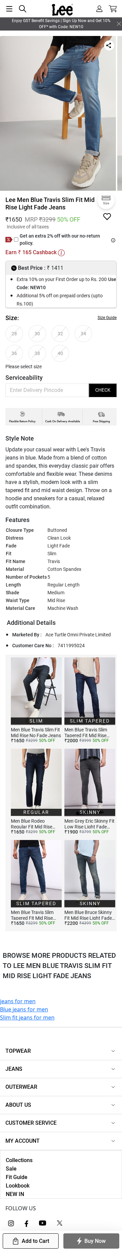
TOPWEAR (18, 1051)
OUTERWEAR (21, 1087)
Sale (11, 1168)
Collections (19, 1160)
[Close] (119, 24)
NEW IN (15, 1194)
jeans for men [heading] (18, 1001)
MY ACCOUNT (22, 1141)
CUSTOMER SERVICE (31, 1123)
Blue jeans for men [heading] (24, 1009)
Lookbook (17, 1185)
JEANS (13, 1069)
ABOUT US (18, 1105)
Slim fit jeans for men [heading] (27, 1017)
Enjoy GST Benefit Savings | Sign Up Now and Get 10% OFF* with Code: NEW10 (61, 23)
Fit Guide (16, 1177)
